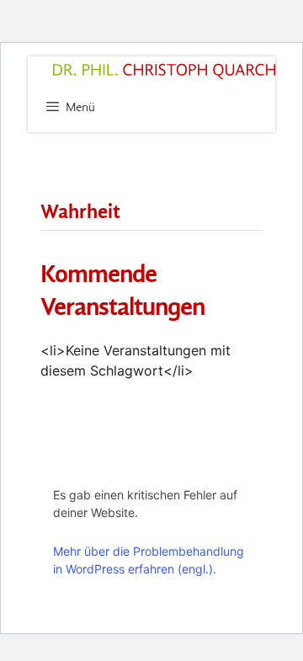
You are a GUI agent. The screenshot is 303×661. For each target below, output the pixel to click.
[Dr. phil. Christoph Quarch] (164, 71)
